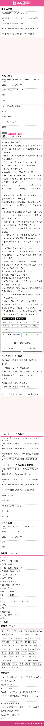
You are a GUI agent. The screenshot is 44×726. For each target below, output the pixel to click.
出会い (4, 668)
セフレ (25, 649)
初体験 (15, 664)
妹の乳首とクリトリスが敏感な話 (15, 368)
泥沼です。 (6, 379)
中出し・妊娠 (9, 319)
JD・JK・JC (7, 558)
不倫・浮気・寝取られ (12, 568)
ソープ (23, 656)
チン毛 (23, 660)
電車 (3, 642)
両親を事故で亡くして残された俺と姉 (17, 375)
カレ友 (18, 649)
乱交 (4, 608)
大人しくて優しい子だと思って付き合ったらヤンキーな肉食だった (21, 679)
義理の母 (24, 645)
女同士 (39, 631)
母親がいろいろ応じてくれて (12, 85)
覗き (26, 631)
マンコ (16, 326)
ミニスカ (32, 653)
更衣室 (4, 645)
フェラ (11, 653)
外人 (4, 618)
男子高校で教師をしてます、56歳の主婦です (18, 490)
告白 (39, 664)
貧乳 (3, 664)
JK (32, 634)
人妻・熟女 (7, 578)
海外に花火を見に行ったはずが (14, 383)
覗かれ (32, 631)
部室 (37, 638)
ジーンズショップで (9, 122)
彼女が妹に (6, 511)
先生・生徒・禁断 (10, 561)
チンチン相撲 (6, 116)
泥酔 (4, 605)
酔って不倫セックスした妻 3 (12, 348)
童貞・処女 (7, 588)
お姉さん (19, 638)
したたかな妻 (6, 688)
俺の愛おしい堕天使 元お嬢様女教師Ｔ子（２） (22, 360)
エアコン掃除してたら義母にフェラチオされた (20, 707)
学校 (26, 638)
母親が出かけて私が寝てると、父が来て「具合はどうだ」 (20, 80)
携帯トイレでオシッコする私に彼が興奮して (18, 34)
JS (37, 634)
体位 (6, 329)
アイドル (19, 634)
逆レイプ (5, 631)
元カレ (4, 649)
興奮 (21, 664)
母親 (3, 95)
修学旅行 (28, 642)
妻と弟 (4, 364)
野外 (8, 642)
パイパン (36, 660)
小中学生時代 (6, 660)
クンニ (4, 653)
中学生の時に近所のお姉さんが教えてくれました (22, 372)
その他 (5, 622)
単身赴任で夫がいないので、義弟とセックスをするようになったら (20, 439)
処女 (8, 664)
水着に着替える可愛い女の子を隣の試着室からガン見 (20, 444)
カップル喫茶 (17, 642)
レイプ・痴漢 (8, 595)
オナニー (29, 322)
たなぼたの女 (6, 685)
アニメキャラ (13, 668)
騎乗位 (27, 664)
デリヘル (32, 656)
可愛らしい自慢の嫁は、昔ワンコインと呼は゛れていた (21, 698)
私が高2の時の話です (10, 711)
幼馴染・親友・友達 (11, 571)
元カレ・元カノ (9, 574)
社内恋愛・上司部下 (11, 585)
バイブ (23, 653)
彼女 (39, 645)
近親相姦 (22, 319)
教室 (31, 638)
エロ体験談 (27, 723)
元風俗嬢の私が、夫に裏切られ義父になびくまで (20, 448)
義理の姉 (32, 645)
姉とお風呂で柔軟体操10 (11, 106)
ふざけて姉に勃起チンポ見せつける (16, 387)
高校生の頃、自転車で (10, 715)
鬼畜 (34, 664)
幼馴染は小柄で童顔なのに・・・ (14, 506)
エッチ (19, 322)
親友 (38, 649)
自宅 (34, 642)
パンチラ (13, 631)
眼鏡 (12, 656)
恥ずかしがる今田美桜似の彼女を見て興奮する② (20, 29)
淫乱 (12, 638)
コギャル (5, 638)
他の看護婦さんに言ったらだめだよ (15, 13)
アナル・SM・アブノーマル (15, 601)
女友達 (32, 649)
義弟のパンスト (7, 501)
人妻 (3, 634)
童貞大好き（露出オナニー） (13, 703)
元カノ (11, 649)
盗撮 (20, 631)
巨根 (29, 660)
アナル (35, 326)
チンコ (7, 326)
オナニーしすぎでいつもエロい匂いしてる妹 (20, 394)
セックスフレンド (10, 581)
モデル (27, 634)
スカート (5, 656)
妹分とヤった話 (7, 495)
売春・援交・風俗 (10, 615)
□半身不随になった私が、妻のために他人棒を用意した (20, 19)
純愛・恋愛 (7, 564)
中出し (38, 322)
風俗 (17, 656)
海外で (4, 111)
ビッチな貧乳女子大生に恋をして (14, 23)
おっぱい (26, 326)
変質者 (4, 127)
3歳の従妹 (32, 348)
